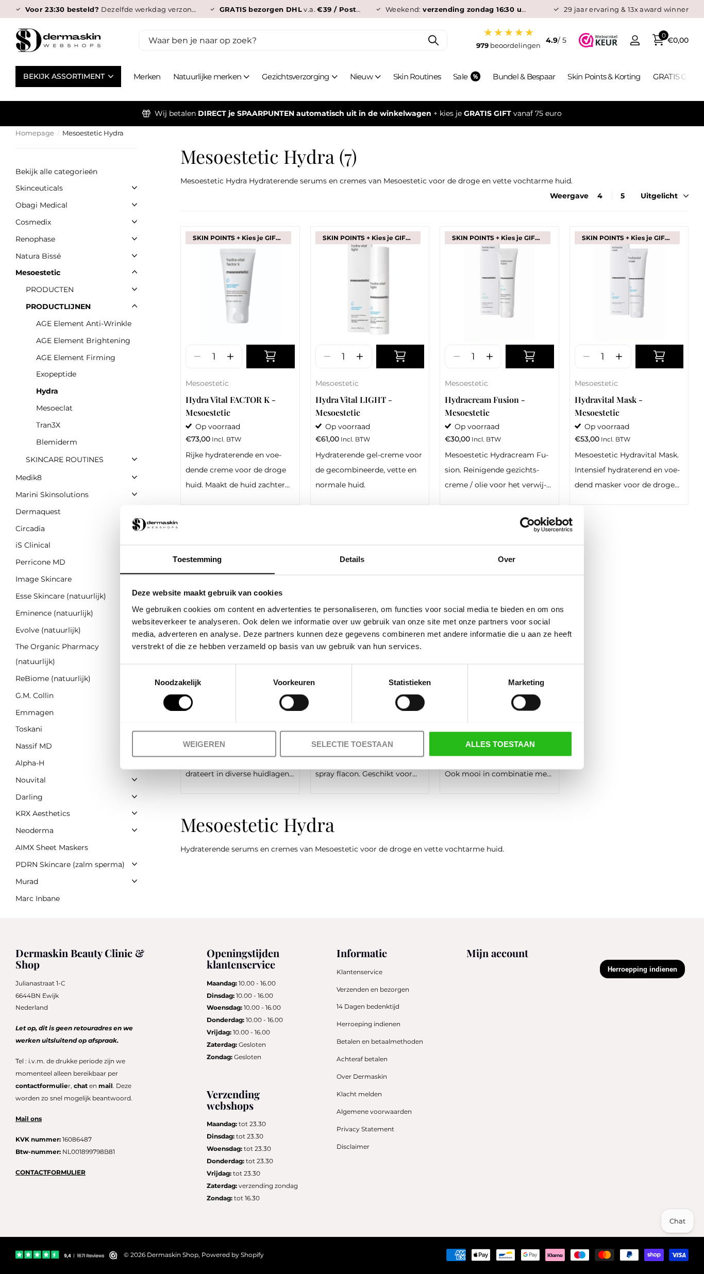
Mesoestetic (207, 383)
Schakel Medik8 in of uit (134, 477)
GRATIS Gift (673, 76)
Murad (26, 881)
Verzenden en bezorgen (373, 989)
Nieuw (361, 76)
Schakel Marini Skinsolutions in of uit (134, 494)
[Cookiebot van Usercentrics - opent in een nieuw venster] (527, 524)
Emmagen (34, 712)
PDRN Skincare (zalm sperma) (70, 864)
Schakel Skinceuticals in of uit (134, 187)
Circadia (30, 528)
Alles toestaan (500, 743)
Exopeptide (56, 374)
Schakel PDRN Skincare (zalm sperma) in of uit (134, 864)
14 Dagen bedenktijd (368, 1006)
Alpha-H (29, 763)
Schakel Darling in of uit (134, 796)
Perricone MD (40, 562)
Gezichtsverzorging (295, 76)
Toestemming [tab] (197, 558)
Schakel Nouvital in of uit (134, 779)
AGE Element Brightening (83, 340)
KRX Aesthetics (42, 813)
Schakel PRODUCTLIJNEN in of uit (134, 306)
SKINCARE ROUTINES (65, 459)
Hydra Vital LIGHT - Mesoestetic (353, 406)
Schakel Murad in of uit (134, 881)
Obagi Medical (41, 205)
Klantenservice (359, 972)
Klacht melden (359, 1094)
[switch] (294, 702)
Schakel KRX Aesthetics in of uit (134, 813)
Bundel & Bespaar (524, 76)
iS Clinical (33, 545)
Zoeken (433, 40)
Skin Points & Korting (603, 76)
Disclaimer (353, 1146)
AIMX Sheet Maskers (51, 847)
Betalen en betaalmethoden (380, 1041)
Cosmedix (33, 222)
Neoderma (34, 830)
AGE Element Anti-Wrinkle (83, 323)
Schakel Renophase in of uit (134, 238)
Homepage (34, 133)
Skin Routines (417, 76)
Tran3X (48, 425)
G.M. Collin (34, 695)
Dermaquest (38, 511)
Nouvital (30, 780)
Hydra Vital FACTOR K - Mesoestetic (231, 406)
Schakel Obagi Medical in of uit (134, 204)
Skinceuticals (39, 188)
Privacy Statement (365, 1129)
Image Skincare (43, 579)
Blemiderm (56, 442)
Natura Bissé (38, 256)
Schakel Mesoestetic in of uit (134, 272)
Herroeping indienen (368, 1024)
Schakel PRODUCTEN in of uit (134, 289)
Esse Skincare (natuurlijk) (60, 596)
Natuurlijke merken (207, 76)
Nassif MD (33, 746)
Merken (147, 76)
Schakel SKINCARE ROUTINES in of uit (134, 459)
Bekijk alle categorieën (56, 171)
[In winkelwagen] (270, 357)
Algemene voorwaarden (374, 1111)
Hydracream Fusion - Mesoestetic (485, 406)
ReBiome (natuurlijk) (53, 678)
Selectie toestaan (352, 743)
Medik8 (28, 477)
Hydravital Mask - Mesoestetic (609, 406)
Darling (29, 797)
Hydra (47, 391)
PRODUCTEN (50, 289)
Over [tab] (506, 558)
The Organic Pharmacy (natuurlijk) (57, 654)
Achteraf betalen (362, 1059)
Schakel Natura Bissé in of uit (134, 255)
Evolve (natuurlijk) (48, 630)
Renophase (35, 239)
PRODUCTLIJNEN (58, 306)
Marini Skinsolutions (52, 494)
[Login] (635, 40)
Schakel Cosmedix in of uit (134, 221)
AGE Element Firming (75, 357)
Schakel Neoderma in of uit (134, 830)
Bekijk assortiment (65, 76)
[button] (230, 357)
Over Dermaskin (362, 1076)
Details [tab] (352, 558)
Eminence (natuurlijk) (54, 613)
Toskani (28, 729)
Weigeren (204, 743)
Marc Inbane (37, 898)
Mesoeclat (54, 408)
